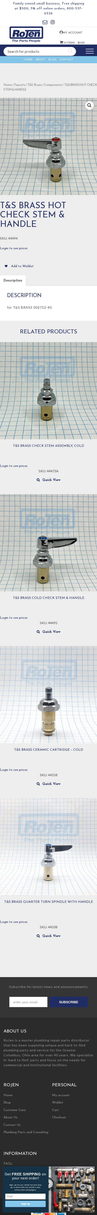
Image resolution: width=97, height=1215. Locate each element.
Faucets (19, 85)
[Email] (44, 23)
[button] (89, 105)
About (40, 59)
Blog (52, 59)
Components (53, 85)
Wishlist (57, 1102)
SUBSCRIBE (68, 1002)
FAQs (8, 1163)
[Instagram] (52, 23)
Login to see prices (14, 248)
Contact (66, 59)
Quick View (51, 480)
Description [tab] (13, 280)
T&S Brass (34, 85)
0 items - (66, 42)
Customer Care (15, 1110)
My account (66, 32)
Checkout (59, 1117)
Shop (7, 1102)
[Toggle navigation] (90, 51)
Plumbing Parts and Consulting (26, 1132)
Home (28, 59)
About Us (10, 1117)
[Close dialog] (91, 1169)
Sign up (25, 1203)
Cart (55, 1110)
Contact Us (12, 1125)
